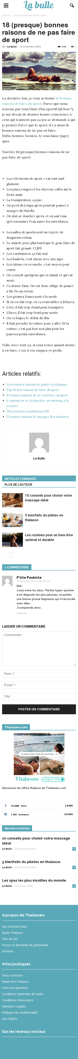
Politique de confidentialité (20, 1012)
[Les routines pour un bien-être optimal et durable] (12, 540)
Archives (7, 951)
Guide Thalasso (12, 933)
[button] (72, 5)
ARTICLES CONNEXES (20, 479)
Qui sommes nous (14, 926)
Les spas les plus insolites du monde (34, 880)
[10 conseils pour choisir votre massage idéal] (12, 500)
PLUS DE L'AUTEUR (18, 484)
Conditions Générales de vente (22, 994)
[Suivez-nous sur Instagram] (23, 1045)
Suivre (68, 814)
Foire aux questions (15, 988)
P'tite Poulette (29, 577)
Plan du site (10, 939)
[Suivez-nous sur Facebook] (8, 1045)
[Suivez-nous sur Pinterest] (38, 1045)
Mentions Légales (14, 1006)
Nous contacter (12, 975)
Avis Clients (9, 1019)
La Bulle (12, 46)
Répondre (22, 613)
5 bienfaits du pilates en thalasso (31, 862)
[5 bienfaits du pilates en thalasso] (12, 520)
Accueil (6, 15)
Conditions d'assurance (17, 1000)
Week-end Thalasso (15, 981)
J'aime (69, 805)
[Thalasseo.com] (39, 759)
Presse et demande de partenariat (25, 945)
